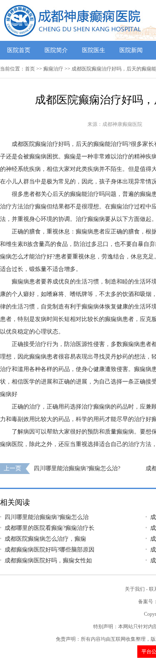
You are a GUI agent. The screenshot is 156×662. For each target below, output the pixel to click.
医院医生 (93, 50)
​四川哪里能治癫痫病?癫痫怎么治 (47, 517)
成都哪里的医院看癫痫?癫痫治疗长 (49, 528)
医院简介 (56, 50)
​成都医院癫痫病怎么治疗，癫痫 (45, 539)
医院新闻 (131, 50)
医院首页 (18, 50)
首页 (30, 69)
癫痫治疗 (53, 69)
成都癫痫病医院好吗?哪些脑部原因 (49, 550)
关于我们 (135, 589)
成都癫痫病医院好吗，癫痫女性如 (48, 560)
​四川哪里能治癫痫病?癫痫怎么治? (77, 468)
